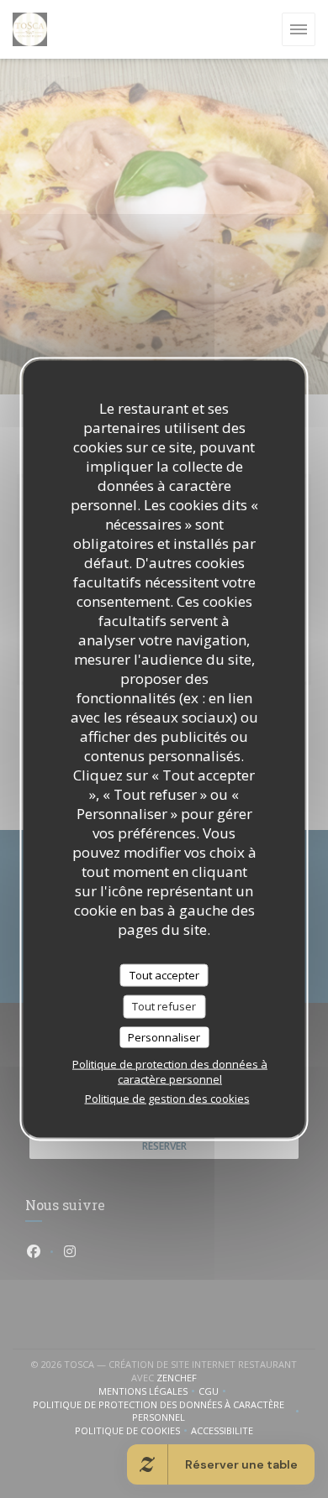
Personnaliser (164, 1036)
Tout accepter (164, 974)
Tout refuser (164, 1006)
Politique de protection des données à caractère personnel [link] (169, 1072)
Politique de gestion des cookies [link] (167, 1098)
